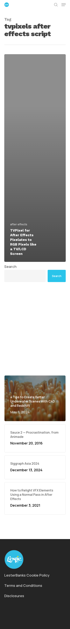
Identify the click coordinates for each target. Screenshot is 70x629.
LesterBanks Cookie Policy (27, 575)
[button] (63, 5)
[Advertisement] (35, 329)
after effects (18, 224)
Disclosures (14, 595)
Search (10, 266)
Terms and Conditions (23, 585)
